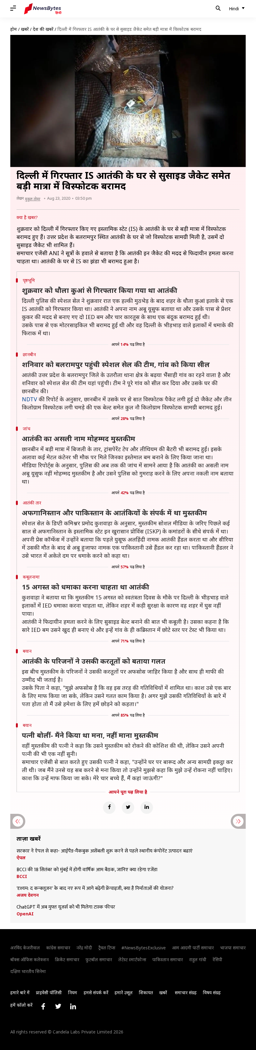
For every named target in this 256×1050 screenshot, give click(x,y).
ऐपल (21, 858)
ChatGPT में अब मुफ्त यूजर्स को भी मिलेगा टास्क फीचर (66, 907)
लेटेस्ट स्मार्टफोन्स (132, 959)
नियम (72, 992)
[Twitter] (128, 807)
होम (13, 29)
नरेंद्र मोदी (84, 948)
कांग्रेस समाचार (58, 948)
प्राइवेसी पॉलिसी (49, 992)
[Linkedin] (146, 807)
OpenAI (25, 914)
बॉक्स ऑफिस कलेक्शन (29, 959)
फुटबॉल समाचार (99, 959)
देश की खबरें (43, 29)
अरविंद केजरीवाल (25, 948)
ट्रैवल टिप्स (106, 948)
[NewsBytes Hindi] (43, 8)
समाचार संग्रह (186, 992)
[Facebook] (109, 807)
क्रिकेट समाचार (67, 959)
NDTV (29, 399)
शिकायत (146, 992)
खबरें (25, 29)
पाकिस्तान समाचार (167, 959)
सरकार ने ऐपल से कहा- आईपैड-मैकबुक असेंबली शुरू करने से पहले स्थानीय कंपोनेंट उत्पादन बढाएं (105, 851)
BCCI (22, 876)
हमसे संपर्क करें (96, 992)
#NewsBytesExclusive (143, 948)
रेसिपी (217, 959)
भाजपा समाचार (233, 948)
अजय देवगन (28, 895)
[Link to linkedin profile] (73, 1006)
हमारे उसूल (124, 992)
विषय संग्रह (212, 992)
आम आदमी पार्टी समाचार (193, 948)
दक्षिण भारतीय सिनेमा (28, 971)
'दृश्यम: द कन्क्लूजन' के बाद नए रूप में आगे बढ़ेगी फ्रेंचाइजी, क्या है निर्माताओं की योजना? (95, 888)
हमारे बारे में (20, 992)
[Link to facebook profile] (43, 1006)
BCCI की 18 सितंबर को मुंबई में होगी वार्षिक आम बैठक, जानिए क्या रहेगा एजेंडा (87, 870)
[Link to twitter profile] (58, 1006)
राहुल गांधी (197, 959)
